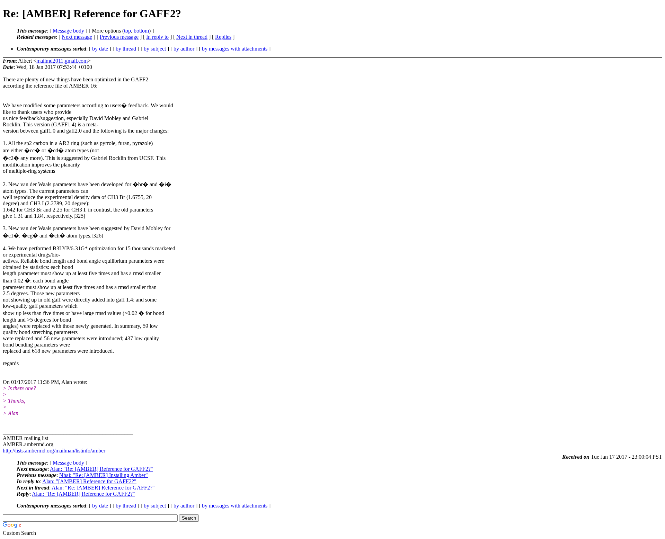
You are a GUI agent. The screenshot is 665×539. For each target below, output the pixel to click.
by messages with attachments (234, 49)
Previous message (119, 37)
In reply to (157, 37)
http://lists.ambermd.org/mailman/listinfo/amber (54, 450)
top (127, 31)
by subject (155, 49)
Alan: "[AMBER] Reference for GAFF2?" (89, 481)
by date (100, 49)
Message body (68, 31)
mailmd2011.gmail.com (62, 61)
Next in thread (191, 37)
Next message (77, 37)
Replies (223, 37)
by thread (126, 49)
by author (184, 49)
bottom (141, 31)
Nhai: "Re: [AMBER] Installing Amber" (103, 475)
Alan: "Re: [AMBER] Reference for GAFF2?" (101, 469)
